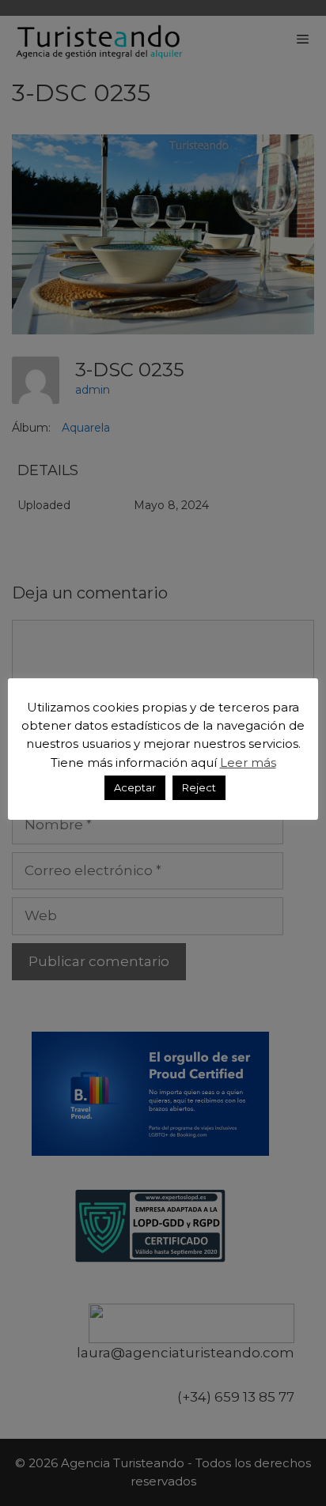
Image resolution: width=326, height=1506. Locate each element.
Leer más (248, 762)
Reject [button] (199, 787)
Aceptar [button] (135, 787)
